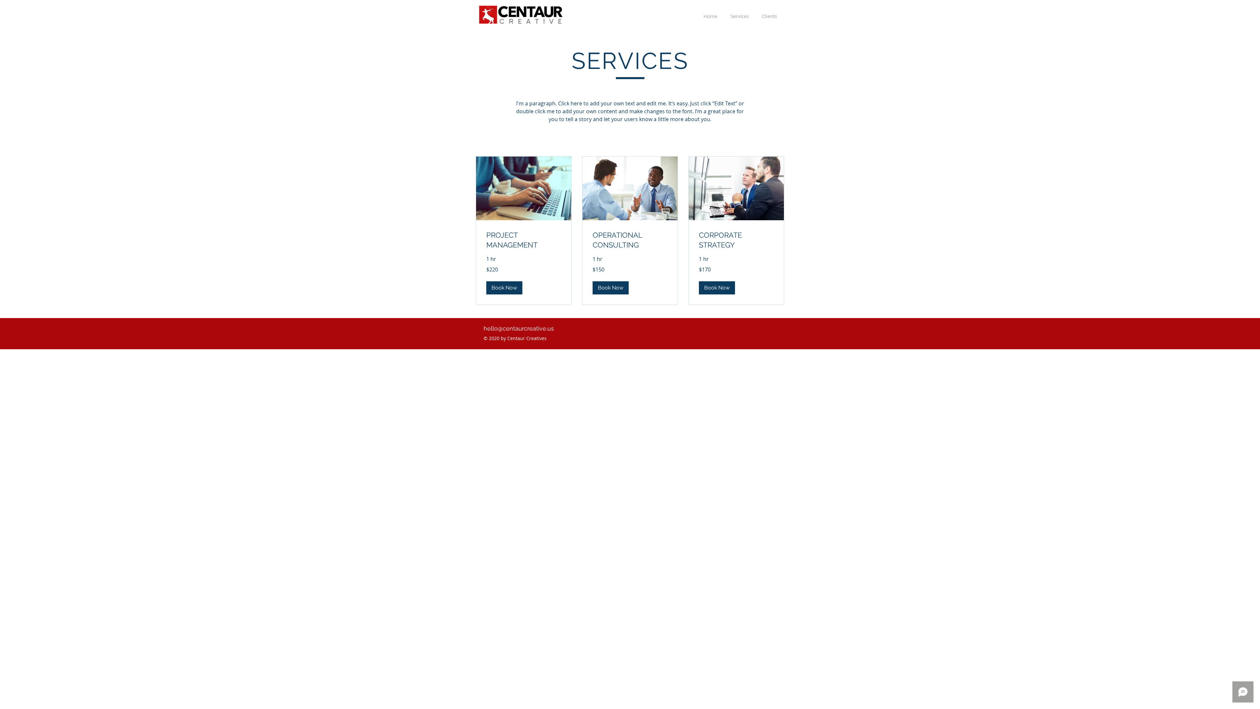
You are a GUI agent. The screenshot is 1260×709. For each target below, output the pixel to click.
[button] (504, 287)
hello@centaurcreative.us (519, 328)
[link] (523, 240)
